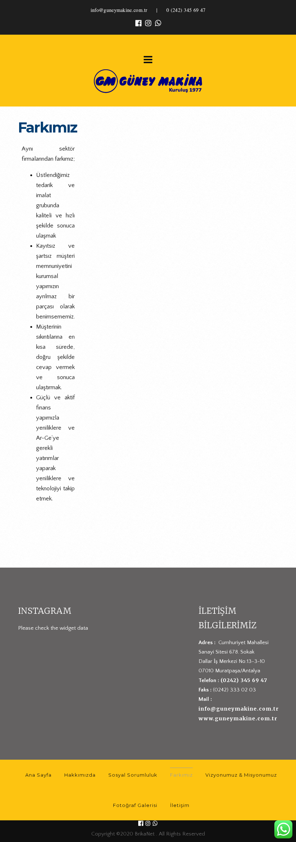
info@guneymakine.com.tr (119, 9)
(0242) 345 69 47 (244, 680)
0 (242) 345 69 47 (185, 9)
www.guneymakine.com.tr (238, 718)
